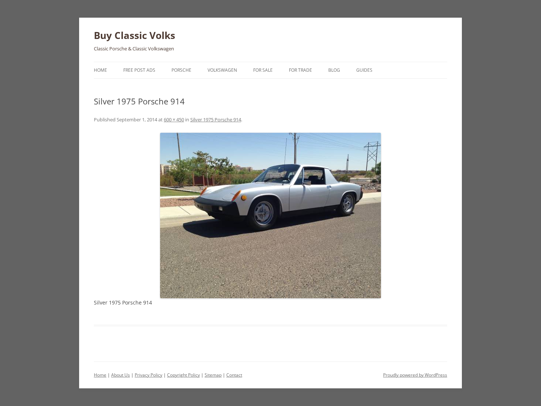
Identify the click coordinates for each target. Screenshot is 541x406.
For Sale (263, 70)
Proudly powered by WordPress (415, 375)
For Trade (300, 70)
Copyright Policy (183, 375)
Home (100, 70)
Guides (364, 70)
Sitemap (213, 375)
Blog (334, 70)
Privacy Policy (148, 375)
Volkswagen (222, 70)
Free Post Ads (139, 70)
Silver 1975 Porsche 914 (215, 119)
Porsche (181, 70)
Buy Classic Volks (134, 35)
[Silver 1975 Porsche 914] (270, 215)
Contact (234, 375)
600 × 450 (174, 119)
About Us (120, 375)
